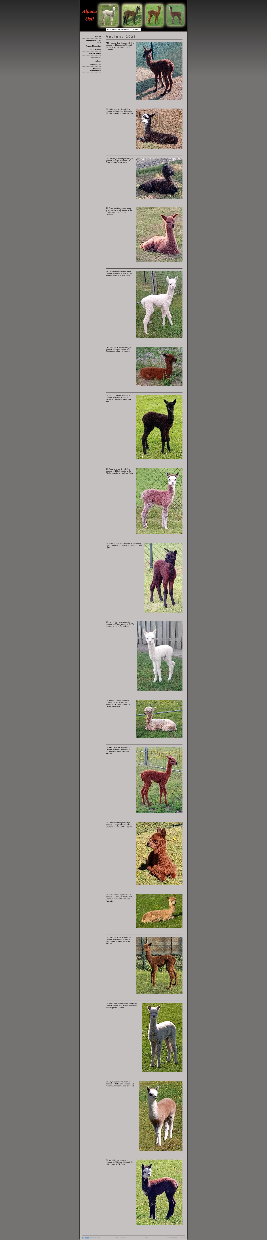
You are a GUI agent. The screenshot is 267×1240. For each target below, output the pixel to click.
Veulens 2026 (95, 57)
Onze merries (95, 50)
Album (98, 61)
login (146, 1237)
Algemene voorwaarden (95, 69)
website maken (94, 1237)
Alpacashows (95, 65)
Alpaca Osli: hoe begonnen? (119, 29)
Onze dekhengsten (93, 46)
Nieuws (98, 36)
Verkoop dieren (95, 53)
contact (136, 29)
